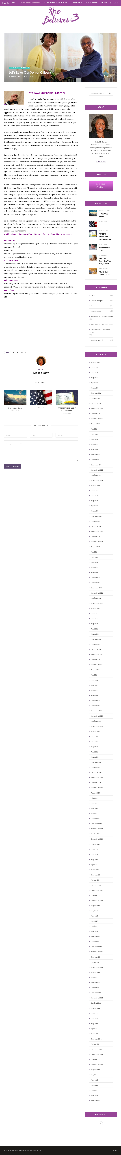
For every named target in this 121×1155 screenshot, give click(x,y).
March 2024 (95, 511)
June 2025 (94, 434)
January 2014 (95, 1044)
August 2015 (95, 972)
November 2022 (97, 593)
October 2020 (96, 721)
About (104, 3)
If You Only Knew (15, 408)
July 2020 (94, 736)
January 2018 (95, 880)
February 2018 (96, 875)
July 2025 (94, 429)
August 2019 (95, 793)
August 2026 (95, 362)
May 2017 (94, 921)
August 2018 (95, 844)
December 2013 (96, 1049)
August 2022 (95, 608)
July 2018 (94, 849)
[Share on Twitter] (104, 75)
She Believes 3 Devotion (30, 3)
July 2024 (94, 490)
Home (14, 3)
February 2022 (96, 639)
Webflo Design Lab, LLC (36, 1151)
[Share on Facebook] (100, 75)
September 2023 (97, 542)
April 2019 (94, 813)
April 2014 (94, 1029)
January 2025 (95, 460)
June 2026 (94, 372)
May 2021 (94, 685)
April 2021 (94, 690)
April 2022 (94, 629)
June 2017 (94, 916)
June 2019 (94, 803)
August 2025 (95, 424)
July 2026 (94, 367)
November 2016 (97, 952)
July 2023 (94, 552)
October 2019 (96, 782)
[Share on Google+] (107, 75)
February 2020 (96, 762)
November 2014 (97, 998)
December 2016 (96, 947)
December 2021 (96, 649)
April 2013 (94, 1090)
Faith (93, 295)
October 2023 (96, 537)
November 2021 (97, 654)
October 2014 (96, 1003)
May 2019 (94, 808)
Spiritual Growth (97, 340)
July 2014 (94, 1013)
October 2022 (96, 598)
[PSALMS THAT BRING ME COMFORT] (67, 397)
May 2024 (94, 501)
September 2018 (97, 839)
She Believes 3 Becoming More (56, 3)
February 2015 (96, 982)
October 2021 (96, 660)
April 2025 (94, 444)
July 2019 (94, 798)
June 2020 (94, 742)
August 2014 (95, 1008)
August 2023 (95, 547)
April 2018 (94, 865)
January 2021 (95, 706)
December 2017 (96, 885)
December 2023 (96, 526)
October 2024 (96, 475)
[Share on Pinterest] (111, 75)
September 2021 (97, 665)
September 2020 (97, 726)
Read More (101, 161)
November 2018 (97, 829)
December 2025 (96, 403)
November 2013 (97, 1054)
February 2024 (96, 516)
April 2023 (94, 567)
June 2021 (94, 680)
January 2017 (95, 941)
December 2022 (96, 588)
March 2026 (95, 388)
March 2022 (95, 634)
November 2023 (97, 531)
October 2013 (96, 1059)
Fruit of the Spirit (97, 301)
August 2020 (95, 731)
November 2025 (97, 408)
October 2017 (96, 895)
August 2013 (95, 1070)
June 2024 (94, 495)
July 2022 (94, 613)
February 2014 (96, 1039)
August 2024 (95, 485)
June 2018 (94, 854)
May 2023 (94, 562)
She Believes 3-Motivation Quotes (99, 331)
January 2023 (95, 583)
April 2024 (94, 506)
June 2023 (94, 557)
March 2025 (95, 449)
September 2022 (97, 603)
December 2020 (96, 711)
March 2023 (95, 572)
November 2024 (97, 470)
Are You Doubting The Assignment (105, 261)
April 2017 (94, 926)
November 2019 (97, 777)
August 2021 (95, 670)
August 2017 (95, 906)
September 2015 (97, 967)
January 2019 (95, 818)
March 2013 (95, 1095)
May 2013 (94, 1085)
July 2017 (94, 911)
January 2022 (95, 644)
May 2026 (94, 378)
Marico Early (16, 76)
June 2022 (94, 618)
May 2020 (94, 747)
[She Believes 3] (60, 16)
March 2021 (95, 695)
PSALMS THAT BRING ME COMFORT (105, 236)
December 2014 (96, 993)
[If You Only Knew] (15, 397)
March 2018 (95, 870)
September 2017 (97, 900)
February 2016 (96, 957)
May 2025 (94, 439)
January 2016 (95, 962)
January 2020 (95, 767)
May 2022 (94, 624)
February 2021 (96, 701)
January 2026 (95, 398)
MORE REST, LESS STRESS (104, 273)
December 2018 (96, 824)
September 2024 (97, 480)
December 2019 (96, 772)
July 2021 (94, 675)
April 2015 (94, 977)
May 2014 (94, 1023)
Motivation (78, 3)
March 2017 (95, 931)
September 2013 (97, 1065)
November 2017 (97, 890)
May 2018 (94, 859)
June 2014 (94, 1018)
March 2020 (95, 757)
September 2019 (97, 788)
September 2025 (97, 419)
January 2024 (95, 521)
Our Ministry (92, 3)
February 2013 (96, 1100)
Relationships (96, 311)
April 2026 (94, 383)
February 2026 (96, 393)
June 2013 (94, 1080)
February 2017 (96, 936)
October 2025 (96, 414)
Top (115, 1151)
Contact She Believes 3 (59, 8)
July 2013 (94, 1075)
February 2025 (96, 454)
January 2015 (95, 988)
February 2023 (96, 578)
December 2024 (96, 465)
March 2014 (95, 1034)
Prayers (94, 306)
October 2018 (96, 834)
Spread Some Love (104, 248)
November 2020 (97, 716)
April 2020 (94, 752)
